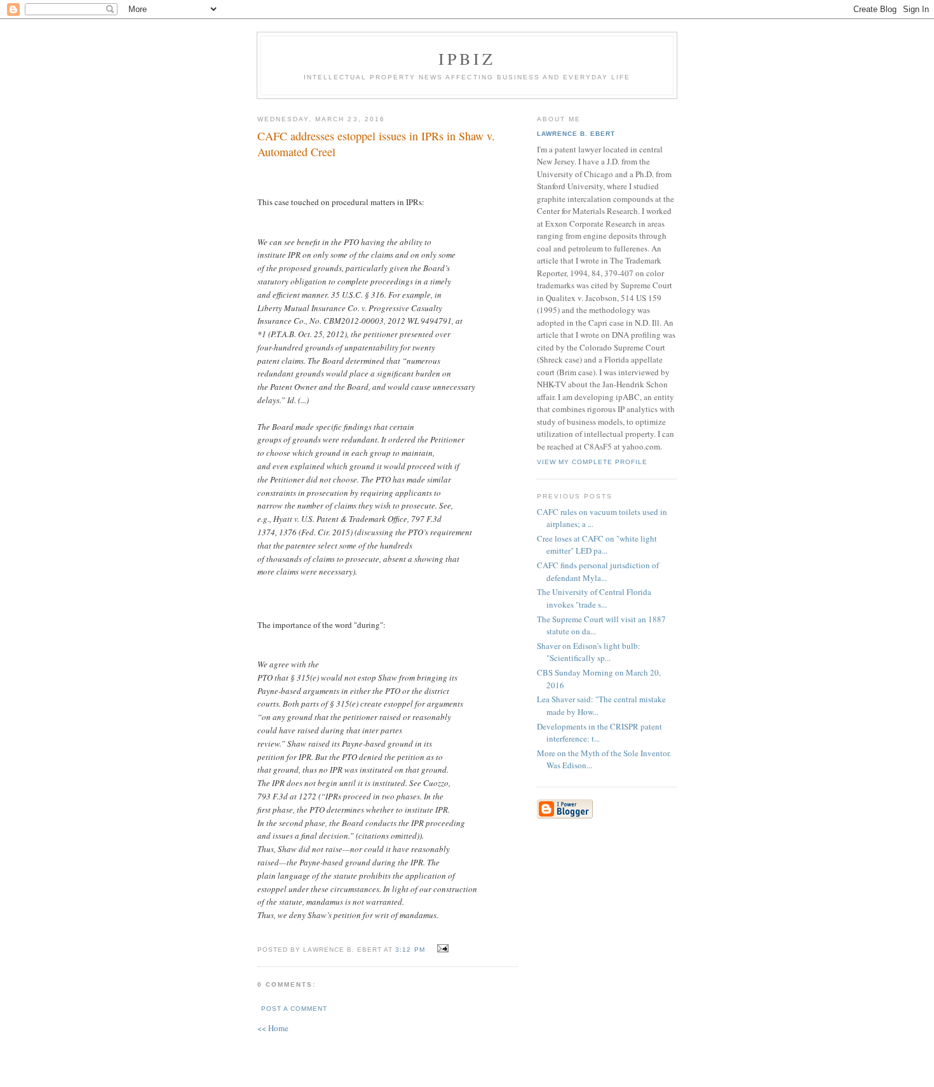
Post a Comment (294, 1008)
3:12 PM (409, 949)
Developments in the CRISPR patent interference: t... (599, 733)
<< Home (272, 1028)
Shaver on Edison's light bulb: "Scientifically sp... (588, 652)
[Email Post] (441, 948)
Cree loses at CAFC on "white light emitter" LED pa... (597, 545)
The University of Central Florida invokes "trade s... (594, 598)
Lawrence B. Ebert (576, 133)
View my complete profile (592, 461)
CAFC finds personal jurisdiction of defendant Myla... (598, 571)
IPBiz (467, 58)
